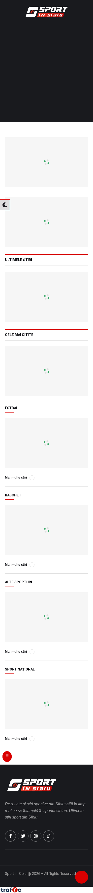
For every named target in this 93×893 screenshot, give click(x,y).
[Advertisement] (46, 73)
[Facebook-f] (10, 835)
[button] (85, 11)
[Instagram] (35, 835)
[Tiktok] (48, 835)
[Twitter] (23, 835)
